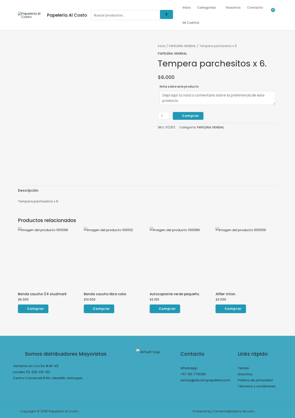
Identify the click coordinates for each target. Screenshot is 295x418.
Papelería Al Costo (67, 15)
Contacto (255, 7)
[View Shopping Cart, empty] (274, 15)
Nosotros (233, 7)
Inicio (187, 7)
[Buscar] (166, 14)
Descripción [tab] (28, 190)
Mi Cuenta (191, 22)
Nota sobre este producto (179, 87)
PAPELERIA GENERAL (182, 46)
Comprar (190, 116)
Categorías (206, 7)
